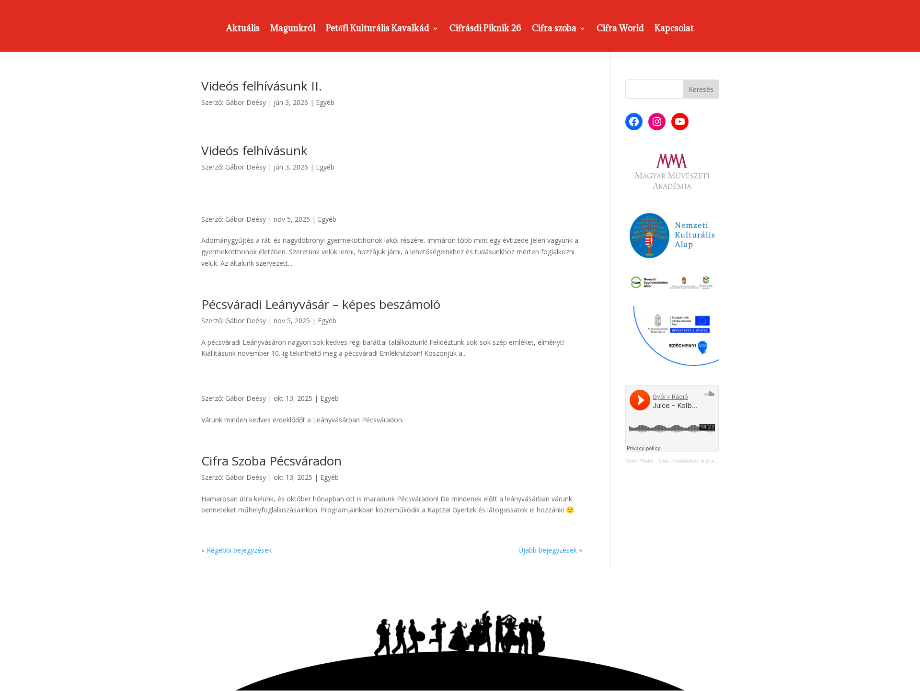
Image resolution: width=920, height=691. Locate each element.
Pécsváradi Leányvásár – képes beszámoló (320, 304)
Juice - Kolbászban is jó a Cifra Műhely (700, 461)
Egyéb (325, 102)
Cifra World (620, 29)
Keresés (701, 89)
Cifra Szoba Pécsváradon (271, 460)
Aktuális (243, 29)
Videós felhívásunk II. (261, 85)
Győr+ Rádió (639, 461)
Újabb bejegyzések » (550, 550)
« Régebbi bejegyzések (236, 550)
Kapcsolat (674, 29)
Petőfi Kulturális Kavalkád (377, 29)
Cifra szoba (554, 29)
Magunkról (292, 29)
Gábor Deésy (245, 102)
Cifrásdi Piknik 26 (485, 29)
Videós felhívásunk (254, 150)
